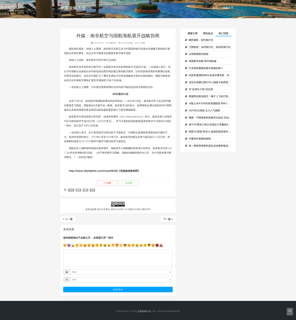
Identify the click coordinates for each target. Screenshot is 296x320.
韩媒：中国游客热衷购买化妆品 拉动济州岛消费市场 (209, 117)
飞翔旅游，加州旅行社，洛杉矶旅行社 (209, 47)
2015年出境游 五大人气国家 (204, 110)
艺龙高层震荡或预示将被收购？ (205, 68)
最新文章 (193, 33)
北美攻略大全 (73, 8)
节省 (92, 190)
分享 (129, 183)
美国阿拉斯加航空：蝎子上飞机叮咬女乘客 (209, 96)
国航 (78, 190)
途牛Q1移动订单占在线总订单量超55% (209, 124)
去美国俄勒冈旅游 (198, 53)
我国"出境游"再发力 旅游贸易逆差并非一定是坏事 (209, 131)
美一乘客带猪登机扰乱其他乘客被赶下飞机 (209, 145)
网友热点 (208, 33)
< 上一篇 (68, 219)
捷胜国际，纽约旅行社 (200, 39)
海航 (85, 190)
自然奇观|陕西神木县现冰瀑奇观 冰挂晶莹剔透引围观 (209, 75)
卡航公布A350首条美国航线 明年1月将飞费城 (209, 103)
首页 (215, 7)
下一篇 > (168, 219)
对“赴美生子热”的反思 (200, 89)
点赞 (108, 183)
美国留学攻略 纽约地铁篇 (202, 61)
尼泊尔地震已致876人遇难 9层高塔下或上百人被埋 (209, 82)
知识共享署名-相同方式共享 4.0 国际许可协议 (119, 209)
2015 (71, 190)
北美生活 (228, 7)
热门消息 (223, 33)
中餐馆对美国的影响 (199, 138)
